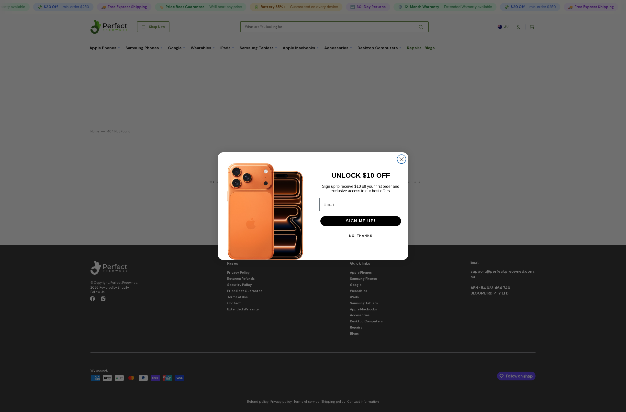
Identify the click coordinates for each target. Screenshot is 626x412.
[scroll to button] (620, 406)
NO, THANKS (360, 235)
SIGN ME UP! (361, 221)
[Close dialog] (401, 159)
